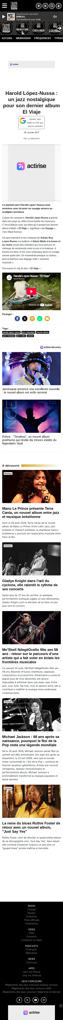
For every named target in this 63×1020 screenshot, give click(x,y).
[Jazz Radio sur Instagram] (43, 1000)
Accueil (7, 38)
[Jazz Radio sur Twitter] (27, 1000)
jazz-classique (28, 332)
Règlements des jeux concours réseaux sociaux (31, 984)
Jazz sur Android (31, 975)
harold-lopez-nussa (11, 332)
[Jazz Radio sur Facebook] (19, 1000)
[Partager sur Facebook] (16, 320)
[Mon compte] (59, 6)
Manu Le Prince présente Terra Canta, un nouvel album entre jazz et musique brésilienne (30, 512)
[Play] (4, 16)
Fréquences (42, 38)
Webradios (23, 38)
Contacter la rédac (31, 940)
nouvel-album (42, 332)
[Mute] (55, 16)
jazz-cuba (21, 336)
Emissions (31, 916)
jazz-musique (9, 336)
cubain (30, 336)
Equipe (31, 912)
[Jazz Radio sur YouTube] (36, 1000)
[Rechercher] (52, 6)
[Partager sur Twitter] (24, 320)
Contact (31, 909)
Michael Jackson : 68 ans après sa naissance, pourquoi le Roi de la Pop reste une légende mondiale (30, 741)
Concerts (31, 936)
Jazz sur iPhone (31, 971)
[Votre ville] (39, 6)
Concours (31, 962)
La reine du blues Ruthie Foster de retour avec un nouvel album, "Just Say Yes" (31, 827)
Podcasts (31, 949)
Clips (31, 932)
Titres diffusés (31, 919)
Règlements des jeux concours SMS (31, 988)
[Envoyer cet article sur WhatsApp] (39, 320)
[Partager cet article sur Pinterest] (31, 320)
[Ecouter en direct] (45, 6)
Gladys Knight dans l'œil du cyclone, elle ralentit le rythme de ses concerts (30, 585)
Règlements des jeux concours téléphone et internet (31, 991)
